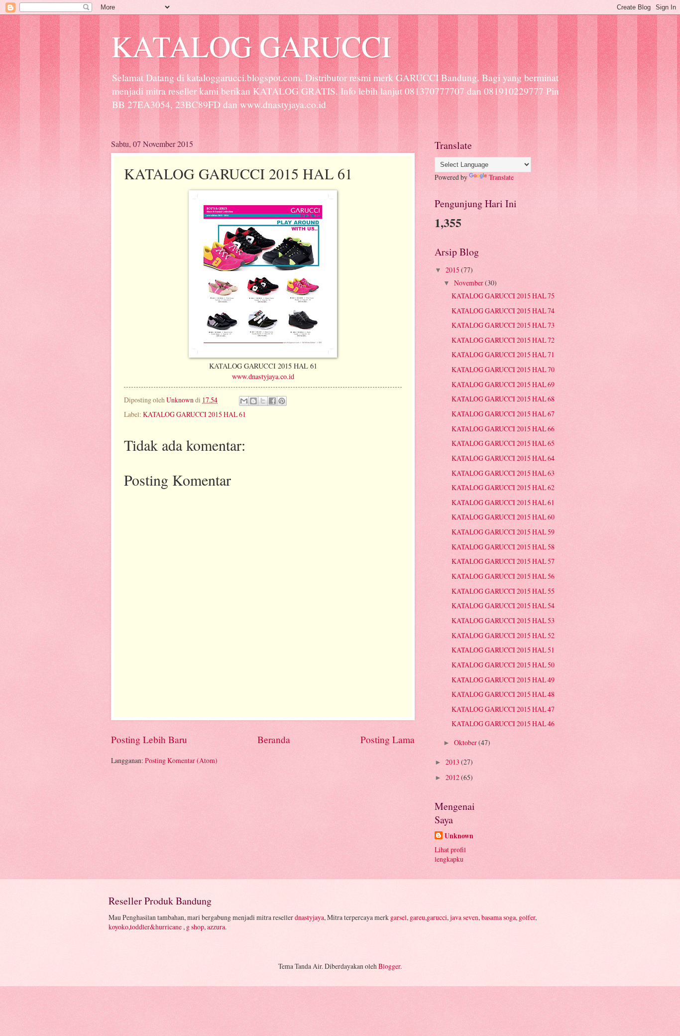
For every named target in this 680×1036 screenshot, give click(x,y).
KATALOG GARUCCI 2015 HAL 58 (503, 546)
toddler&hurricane (156, 926)
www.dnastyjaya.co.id (263, 376)
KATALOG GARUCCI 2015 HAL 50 (503, 664)
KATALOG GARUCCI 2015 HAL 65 (503, 443)
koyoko (118, 926)
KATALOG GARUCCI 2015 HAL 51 (503, 649)
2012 (453, 777)
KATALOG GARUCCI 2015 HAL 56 (503, 576)
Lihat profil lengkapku (450, 854)
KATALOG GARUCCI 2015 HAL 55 (503, 591)
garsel (398, 917)
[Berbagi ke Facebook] (272, 401)
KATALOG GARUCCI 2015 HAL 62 (503, 487)
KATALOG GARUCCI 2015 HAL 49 (503, 679)
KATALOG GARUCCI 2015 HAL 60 (503, 516)
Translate (501, 177)
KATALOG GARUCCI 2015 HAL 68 (503, 398)
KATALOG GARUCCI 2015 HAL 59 (503, 531)
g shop (195, 926)
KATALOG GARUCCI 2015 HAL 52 (503, 635)
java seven (464, 917)
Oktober (466, 742)
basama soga (498, 917)
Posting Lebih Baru (149, 739)
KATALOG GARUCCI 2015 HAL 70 (503, 369)
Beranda (273, 739)
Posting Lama (387, 739)
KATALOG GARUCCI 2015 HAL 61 (194, 414)
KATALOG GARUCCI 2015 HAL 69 (503, 384)
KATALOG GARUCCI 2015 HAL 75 (503, 295)
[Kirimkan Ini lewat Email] (244, 401)
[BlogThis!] (253, 401)
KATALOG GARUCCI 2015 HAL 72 (503, 340)
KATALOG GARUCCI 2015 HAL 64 (503, 458)
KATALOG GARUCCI (251, 46)
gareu (417, 917)
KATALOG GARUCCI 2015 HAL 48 (503, 694)
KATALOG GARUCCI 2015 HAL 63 (503, 473)
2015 (453, 269)
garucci (437, 917)
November (469, 282)
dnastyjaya (309, 917)
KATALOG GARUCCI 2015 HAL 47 (503, 709)
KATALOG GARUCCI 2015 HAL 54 (503, 605)
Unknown (459, 836)
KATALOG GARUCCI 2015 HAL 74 (503, 310)
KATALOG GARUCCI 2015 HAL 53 (503, 620)
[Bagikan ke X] (263, 401)
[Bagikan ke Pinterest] (282, 401)
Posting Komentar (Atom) (181, 760)
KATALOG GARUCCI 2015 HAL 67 (503, 413)
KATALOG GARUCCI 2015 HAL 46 (503, 723)
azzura (216, 926)
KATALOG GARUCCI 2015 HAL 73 (503, 325)
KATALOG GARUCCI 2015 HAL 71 (503, 354)
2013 (453, 762)
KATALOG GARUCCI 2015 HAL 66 (503, 428)
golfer (527, 917)
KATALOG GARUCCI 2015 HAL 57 (503, 561)
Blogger (389, 966)
